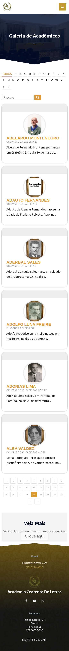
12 (27, 487)
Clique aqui (34, 536)
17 (61, 487)
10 (13, 487)
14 (41, 487)
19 (13, 494)
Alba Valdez (20, 448)
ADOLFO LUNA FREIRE (28, 324)
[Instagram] (42, 600)
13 (34, 487)
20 (20, 494)
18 (6, 494)
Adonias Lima (21, 386)
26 (61, 494)
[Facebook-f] (26, 600)
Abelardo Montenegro (32, 138)
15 (48, 487)
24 (48, 494)
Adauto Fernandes (28, 200)
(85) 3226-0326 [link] (34, 567)
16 (55, 487)
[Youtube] (34, 600)
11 (20, 487)
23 (41, 494)
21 (27, 494)
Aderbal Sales (23, 262)
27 (30, 501)
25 (55, 494)
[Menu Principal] (62, 6)
